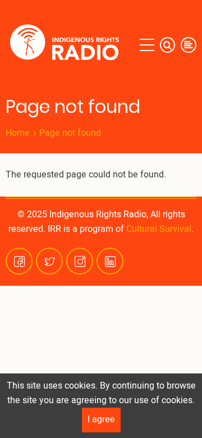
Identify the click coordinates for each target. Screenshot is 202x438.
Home (18, 133)
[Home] (67, 45)
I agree (101, 419)
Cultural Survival (158, 229)
